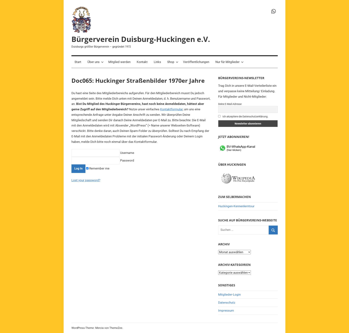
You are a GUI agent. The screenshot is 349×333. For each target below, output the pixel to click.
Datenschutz (226, 302)
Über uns (93, 62)
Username (126, 153)
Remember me (99, 168)
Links (157, 62)
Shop (170, 62)
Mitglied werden (119, 62)
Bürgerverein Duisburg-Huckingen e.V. (140, 39)
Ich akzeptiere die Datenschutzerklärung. (245, 116)
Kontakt (142, 62)
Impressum (226, 310)
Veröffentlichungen (196, 62)
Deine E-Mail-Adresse (230, 104)
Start (78, 62)
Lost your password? (85, 180)
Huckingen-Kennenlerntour (236, 206)
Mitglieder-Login (229, 294)
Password (126, 160)
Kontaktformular (171, 109)
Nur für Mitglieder (227, 62)
